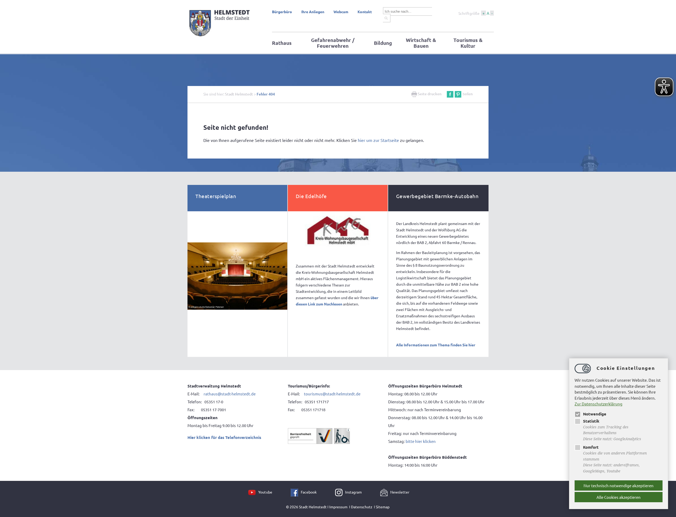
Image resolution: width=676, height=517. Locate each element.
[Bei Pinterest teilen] (458, 93)
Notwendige (594, 414)
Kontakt (365, 11)
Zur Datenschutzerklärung (598, 403)
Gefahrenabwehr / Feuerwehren (332, 43)
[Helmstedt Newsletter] (385, 492)
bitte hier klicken (421, 441)
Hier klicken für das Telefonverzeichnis (224, 437)
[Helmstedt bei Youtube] (253, 492)
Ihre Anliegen (312, 11)
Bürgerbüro (282, 11)
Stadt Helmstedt (239, 94)
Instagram (353, 492)
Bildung (383, 43)
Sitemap (382, 506)
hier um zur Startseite (378, 140)
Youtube (265, 492)
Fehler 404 (266, 94)
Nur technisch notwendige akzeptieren (619, 485)
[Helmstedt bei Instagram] (340, 492)
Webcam (341, 11)
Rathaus (282, 43)
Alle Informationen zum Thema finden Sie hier (435, 344)
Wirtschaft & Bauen (421, 43)
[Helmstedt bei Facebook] (296, 492)
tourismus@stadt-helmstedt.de (332, 393)
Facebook (309, 492)
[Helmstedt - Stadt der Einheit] (220, 37)
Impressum (338, 506)
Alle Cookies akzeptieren (619, 497)
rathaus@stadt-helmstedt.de (230, 393)
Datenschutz (361, 506)
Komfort (591, 447)
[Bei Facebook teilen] (450, 93)
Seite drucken (429, 93)
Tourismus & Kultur (467, 43)
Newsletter (399, 492)
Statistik (591, 421)
